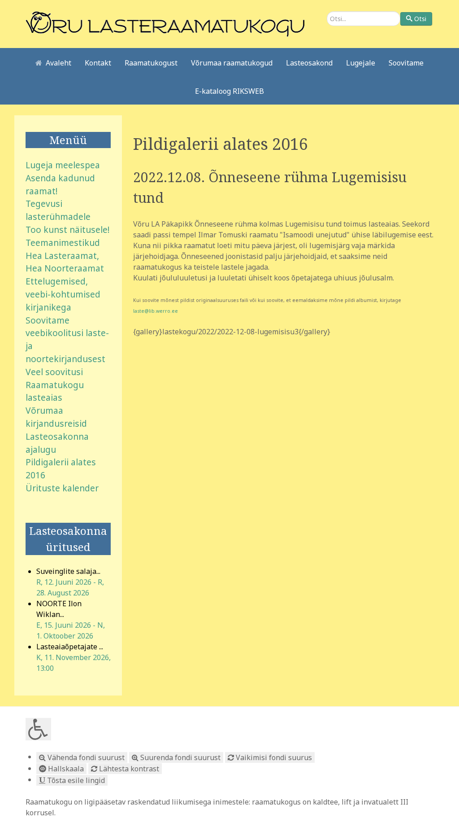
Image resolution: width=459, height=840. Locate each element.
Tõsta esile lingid (75, 780)
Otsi (420, 18)
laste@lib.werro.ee (155, 311)
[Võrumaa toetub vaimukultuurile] (165, 23)
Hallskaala (65, 769)
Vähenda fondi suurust (85, 757)
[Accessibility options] (38, 729)
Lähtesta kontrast (128, 769)
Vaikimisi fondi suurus (273, 757)
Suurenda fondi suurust (180, 757)
